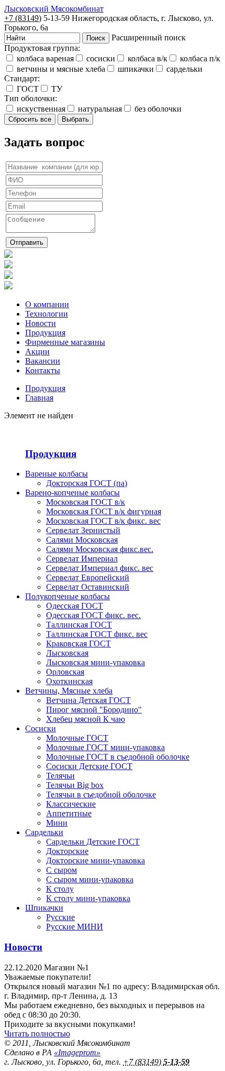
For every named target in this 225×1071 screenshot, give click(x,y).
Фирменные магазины (65, 342)
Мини (57, 822)
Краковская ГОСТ (78, 643)
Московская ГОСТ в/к (85, 501)
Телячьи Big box (75, 785)
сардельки (183, 68)
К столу (60, 888)
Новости (40, 323)
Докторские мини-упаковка (95, 860)
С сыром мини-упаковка (89, 879)
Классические (71, 803)
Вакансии (42, 360)
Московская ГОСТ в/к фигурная (103, 511)
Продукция (45, 332)
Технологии (46, 313)
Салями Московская (82, 539)
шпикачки (135, 68)
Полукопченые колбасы (67, 596)
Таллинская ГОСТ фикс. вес (97, 634)
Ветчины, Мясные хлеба (69, 690)
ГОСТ (27, 88)
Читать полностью (37, 1033)
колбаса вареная (44, 58)
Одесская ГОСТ (74, 605)
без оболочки (157, 108)
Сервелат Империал (82, 558)
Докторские (67, 851)
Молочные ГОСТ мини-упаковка (105, 747)
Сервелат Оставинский (87, 586)
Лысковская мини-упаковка (95, 662)
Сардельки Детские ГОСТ (93, 841)
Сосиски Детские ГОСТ (89, 766)
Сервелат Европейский (87, 577)
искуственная (40, 108)
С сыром (61, 870)
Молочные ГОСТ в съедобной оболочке (117, 756)
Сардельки (44, 832)
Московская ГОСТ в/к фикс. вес (103, 520)
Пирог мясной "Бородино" (94, 709)
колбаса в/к (146, 58)
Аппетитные (69, 813)
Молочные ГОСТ (77, 737)
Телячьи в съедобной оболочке (101, 794)
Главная (39, 397)
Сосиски (40, 728)
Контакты (42, 370)
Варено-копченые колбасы (72, 492)
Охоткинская (69, 681)
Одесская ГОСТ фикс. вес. (93, 615)
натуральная (99, 108)
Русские (60, 917)
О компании (47, 304)
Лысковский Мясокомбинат (54, 8)
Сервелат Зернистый (83, 530)
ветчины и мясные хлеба (60, 68)
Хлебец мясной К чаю (85, 719)
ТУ (55, 88)
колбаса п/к (199, 58)
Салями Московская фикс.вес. (99, 549)
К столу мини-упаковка (88, 898)
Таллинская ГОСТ (79, 624)
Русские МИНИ (74, 926)
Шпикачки (44, 907)
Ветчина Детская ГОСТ (88, 700)
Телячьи (60, 775)
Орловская (65, 671)
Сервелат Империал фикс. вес (99, 568)
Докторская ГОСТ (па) (86, 483)
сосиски (99, 58)
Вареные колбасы (56, 473)
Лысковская (67, 652)
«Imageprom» (77, 1052)
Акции (37, 351)
